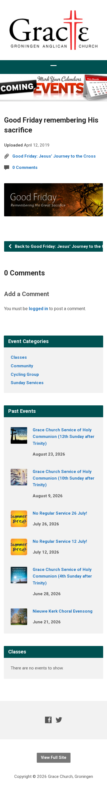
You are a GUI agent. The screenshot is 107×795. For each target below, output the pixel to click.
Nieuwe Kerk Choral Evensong (62, 611)
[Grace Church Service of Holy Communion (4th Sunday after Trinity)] (19, 579)
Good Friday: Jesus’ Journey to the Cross (54, 156)
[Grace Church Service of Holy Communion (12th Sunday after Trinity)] (19, 439)
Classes (19, 357)
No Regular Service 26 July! (60, 513)
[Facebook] (48, 720)
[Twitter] (59, 720)
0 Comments (25, 167)
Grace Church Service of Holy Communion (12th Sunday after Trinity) (63, 436)
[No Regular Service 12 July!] (19, 551)
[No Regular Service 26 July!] (19, 523)
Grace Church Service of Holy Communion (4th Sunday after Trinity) (62, 576)
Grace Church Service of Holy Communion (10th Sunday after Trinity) (63, 478)
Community (22, 365)
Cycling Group (25, 374)
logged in (38, 308)
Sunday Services (27, 382)
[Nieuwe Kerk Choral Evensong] (19, 621)
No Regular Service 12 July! (60, 541)
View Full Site (53, 757)
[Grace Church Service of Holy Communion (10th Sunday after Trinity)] (19, 481)
